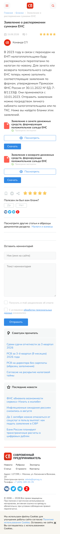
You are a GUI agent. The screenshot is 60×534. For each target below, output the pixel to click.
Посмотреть (32, 138)
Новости (8, 465)
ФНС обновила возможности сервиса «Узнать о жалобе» (25, 400)
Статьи (7, 469)
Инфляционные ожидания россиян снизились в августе (29, 409)
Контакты (34, 469)
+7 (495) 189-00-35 (24, 482)
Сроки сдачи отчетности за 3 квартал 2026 (30, 346)
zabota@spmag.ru (33, 479)
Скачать (12, 146)
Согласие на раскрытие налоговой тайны (28, 374)
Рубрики (20, 465)
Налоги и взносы (42, 226)
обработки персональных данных (28, 311)
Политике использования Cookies (29, 521)
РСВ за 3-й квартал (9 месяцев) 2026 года (27, 355)
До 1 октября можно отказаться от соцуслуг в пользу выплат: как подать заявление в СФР (28, 420)
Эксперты (35, 465)
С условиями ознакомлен (28, 311)
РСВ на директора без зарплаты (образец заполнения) (27, 364)
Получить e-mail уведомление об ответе (31, 302)
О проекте (21, 469)
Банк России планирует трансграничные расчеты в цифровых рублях (24, 433)
